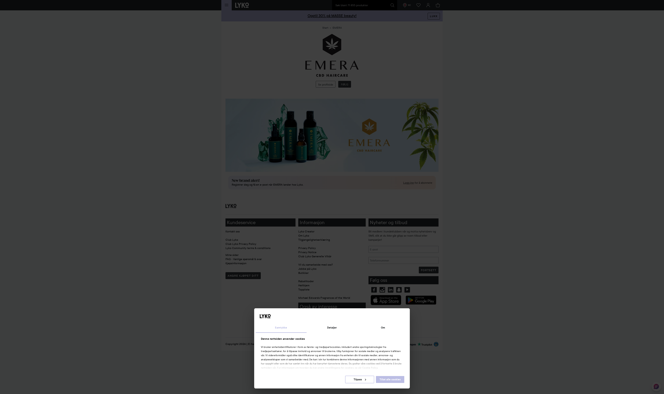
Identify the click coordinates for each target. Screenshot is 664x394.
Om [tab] (383, 327)
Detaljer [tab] (332, 327)
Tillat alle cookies (390, 379)
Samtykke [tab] (281, 327)
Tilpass (358, 379)
